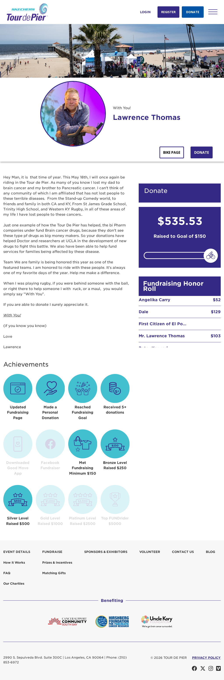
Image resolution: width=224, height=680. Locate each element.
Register (168, 12)
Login (145, 12)
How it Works (14, 562)
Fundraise (52, 552)
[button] (212, 11)
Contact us (183, 552)
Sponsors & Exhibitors (105, 552)
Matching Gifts (54, 573)
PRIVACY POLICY (206, 657)
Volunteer (149, 552)
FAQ (6, 573)
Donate (192, 12)
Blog (210, 552)
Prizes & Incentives (57, 562)
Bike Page (171, 152)
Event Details (16, 552)
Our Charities (13, 583)
